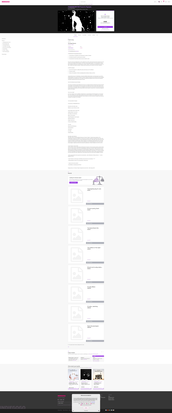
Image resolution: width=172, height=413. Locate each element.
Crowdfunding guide (102, 397)
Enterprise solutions (111, 399)
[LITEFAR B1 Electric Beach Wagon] (98, 374)
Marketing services (111, 397)
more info (69, 44)
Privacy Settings (71, 410)
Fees (109, 396)
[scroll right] (103, 366)
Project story (4, 38)
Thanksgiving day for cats (6, 42)
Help (100, 399)
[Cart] (161, 1)
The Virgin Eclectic (72, 8)
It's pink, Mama (5, 48)
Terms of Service (65, 410)
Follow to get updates (96, 360)
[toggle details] (79, 388)
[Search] (80, 2)
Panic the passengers (6, 51)
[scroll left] (101, 351)
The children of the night (6, 46)
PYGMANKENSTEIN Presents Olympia (79, 7)
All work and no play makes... (7, 47)
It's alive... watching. (5, 50)
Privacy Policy (60, 410)
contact (72, 44)
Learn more (74, 360)
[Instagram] (62, 399)
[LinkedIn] (63, 399)
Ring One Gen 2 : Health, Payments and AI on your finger (85, 384)
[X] (59, 399)
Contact (100, 396)
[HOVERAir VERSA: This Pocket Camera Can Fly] (73, 374)
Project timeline (4, 54)
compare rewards (73, 182)
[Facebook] (58, 399)
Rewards (3, 40)
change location (90, 4)
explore (90, 367)
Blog (99, 398)
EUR (155, 1)
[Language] (159, 1)
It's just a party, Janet (6, 43)
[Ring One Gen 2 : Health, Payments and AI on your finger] (86, 374)
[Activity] (163, 1)
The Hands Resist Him (6, 44)
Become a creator (111, 398)
